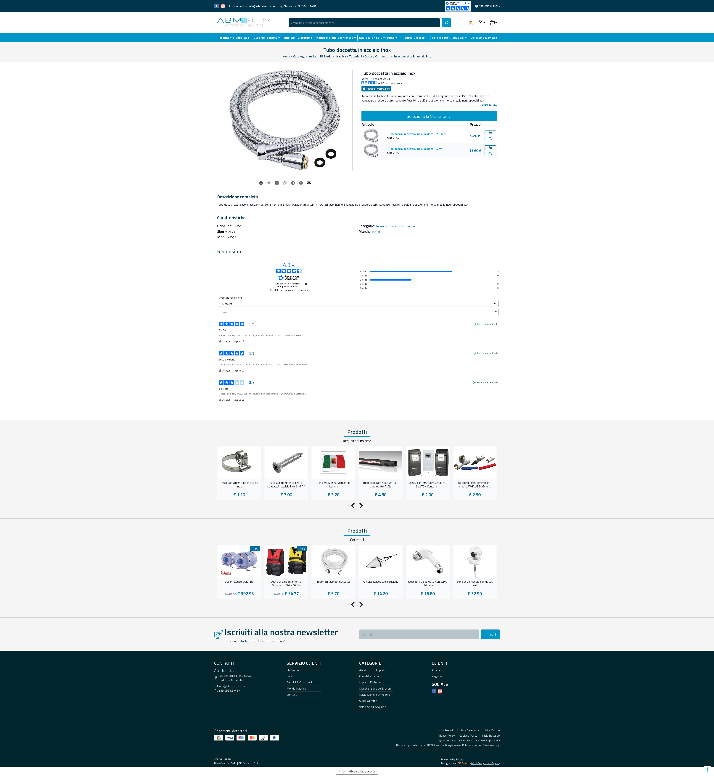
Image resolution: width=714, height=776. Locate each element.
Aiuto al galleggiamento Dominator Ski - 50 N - (286, 583)
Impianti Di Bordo (370, 682)
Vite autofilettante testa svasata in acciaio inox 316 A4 (286, 485)
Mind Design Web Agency (485, 763)
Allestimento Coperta (372, 670)
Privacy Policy (461, 745)
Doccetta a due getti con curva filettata (427, 583)
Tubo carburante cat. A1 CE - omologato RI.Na (381, 485)
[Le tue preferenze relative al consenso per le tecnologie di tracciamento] (707, 769)
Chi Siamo (293, 670)
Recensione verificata (487, 324)
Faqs (290, 676)
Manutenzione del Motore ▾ (336, 37)
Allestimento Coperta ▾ (233, 37)
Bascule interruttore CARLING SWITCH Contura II (427, 485)
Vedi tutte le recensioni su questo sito (289, 290)
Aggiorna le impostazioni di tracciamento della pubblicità (469, 740)
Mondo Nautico (296, 688)
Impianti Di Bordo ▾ (298, 37)
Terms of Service (483, 745)
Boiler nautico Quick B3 (239, 582)
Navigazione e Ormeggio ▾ (378, 37)
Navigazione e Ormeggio (374, 694)
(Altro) (376, 231)
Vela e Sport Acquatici (372, 707)
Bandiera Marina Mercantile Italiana (333, 485)
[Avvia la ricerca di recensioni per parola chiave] (496, 312)
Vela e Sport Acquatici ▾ (449, 37)
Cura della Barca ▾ (267, 37)
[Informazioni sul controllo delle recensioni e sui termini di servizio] (306, 283)
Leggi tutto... (489, 105)
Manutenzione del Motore (375, 688)
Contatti (292, 694)
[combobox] (364, 22)
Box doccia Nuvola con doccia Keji (474, 583)
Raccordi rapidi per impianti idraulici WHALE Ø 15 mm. (474, 485)
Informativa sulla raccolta (357, 771)
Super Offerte (414, 37)
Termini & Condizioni (299, 682)
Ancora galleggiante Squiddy (380, 582)
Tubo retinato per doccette (333, 582)
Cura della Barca (369, 676)
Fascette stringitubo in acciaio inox (239, 485)
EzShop (460, 759)
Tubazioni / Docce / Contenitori (395, 226)
